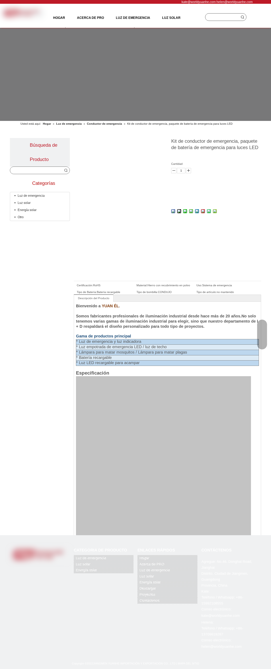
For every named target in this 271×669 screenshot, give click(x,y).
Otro (21, 217)
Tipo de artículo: (206, 292)
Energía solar (27, 210)
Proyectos (147, 595)
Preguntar (215, 189)
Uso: (199, 285)
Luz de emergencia (31, 195)
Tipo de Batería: (87, 292)
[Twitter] (32, 567)
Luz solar (24, 202)
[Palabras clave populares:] (242, 17)
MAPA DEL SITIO (188, 663)
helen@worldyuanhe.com (234, 2)
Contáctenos (149, 600)
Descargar (147, 588)
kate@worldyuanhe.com (199, 2)
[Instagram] (49, 567)
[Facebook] (24, 567)
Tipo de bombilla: (147, 292)
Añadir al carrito (215, 199)
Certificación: (85, 285)
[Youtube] (40, 567)
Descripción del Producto (93, 298)
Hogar (144, 558)
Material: (141, 285)
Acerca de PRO (151, 564)
